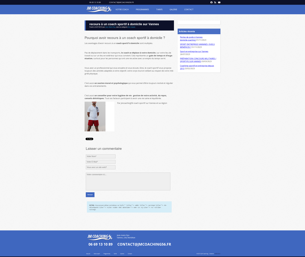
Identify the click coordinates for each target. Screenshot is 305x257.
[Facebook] (211, 2)
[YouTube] (218, 2)
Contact (188, 9)
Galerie (173, 9)
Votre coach (122, 9)
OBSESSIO (217, 254)
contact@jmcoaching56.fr (121, 2)
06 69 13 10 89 (95, 2)
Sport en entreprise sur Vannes (194, 51)
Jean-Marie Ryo (110, 27)
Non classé (131, 27)
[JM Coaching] (99, 10)
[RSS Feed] (215, 2)
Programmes (142, 9)
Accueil (88, 254)
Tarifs (159, 9)
